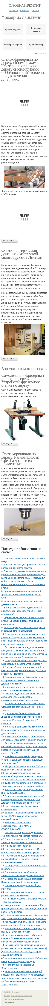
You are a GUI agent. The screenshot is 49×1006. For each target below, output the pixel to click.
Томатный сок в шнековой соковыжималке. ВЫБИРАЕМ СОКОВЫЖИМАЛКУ (16, 826)
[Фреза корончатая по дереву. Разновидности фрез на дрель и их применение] (24, 522)
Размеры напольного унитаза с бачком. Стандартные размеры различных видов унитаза (23, 707)
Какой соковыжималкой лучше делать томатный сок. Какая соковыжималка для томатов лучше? (22, 760)
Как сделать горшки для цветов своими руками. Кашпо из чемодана (22, 893)
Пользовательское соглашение (21, 996)
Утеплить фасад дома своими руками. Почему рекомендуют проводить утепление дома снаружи (23, 730)
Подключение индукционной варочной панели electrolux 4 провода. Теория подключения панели (22, 859)
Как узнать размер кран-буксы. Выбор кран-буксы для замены (22, 791)
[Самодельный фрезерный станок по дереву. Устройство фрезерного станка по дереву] (24, 419)
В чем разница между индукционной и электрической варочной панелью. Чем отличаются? (21, 611)
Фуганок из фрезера (36, 29)
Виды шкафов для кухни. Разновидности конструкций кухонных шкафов (23, 629)
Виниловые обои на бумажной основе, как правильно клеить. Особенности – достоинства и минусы (22, 680)
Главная (13, 10)
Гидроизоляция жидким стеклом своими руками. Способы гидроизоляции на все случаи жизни (22, 621)
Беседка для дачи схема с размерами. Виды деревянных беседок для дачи (22, 880)
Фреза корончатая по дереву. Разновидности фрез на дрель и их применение (20, 458)
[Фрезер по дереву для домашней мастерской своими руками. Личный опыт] (24, 339)
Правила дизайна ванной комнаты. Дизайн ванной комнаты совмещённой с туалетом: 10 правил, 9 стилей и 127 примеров (21, 718)
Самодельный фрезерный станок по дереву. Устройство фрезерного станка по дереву (22, 380)
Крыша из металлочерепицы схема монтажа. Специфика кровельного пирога (22, 774)
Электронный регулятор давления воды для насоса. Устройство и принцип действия (23, 738)
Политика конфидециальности (14, 999)
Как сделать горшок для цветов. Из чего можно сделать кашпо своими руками (23, 850)
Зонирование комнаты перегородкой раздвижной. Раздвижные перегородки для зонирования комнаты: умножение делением (24, 975)
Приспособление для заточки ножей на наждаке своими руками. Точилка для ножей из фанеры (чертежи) (23, 670)
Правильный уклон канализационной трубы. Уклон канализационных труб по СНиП (21, 594)
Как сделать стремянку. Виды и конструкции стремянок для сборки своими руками (23, 584)
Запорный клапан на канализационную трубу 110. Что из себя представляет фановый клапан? (23, 816)
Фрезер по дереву (13, 44)
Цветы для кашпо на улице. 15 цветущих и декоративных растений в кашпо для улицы (24, 917)
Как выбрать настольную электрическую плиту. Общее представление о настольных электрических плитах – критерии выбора (23, 783)
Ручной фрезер (36, 44)
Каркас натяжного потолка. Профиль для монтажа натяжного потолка (23, 930)
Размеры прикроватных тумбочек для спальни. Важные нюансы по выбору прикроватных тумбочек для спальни (22, 938)
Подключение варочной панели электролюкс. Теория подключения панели (22, 874)
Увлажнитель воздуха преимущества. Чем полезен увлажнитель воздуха (23, 566)
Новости (24, 10)
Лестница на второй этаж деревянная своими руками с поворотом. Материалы (22, 834)
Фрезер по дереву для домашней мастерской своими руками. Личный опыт (21, 255)
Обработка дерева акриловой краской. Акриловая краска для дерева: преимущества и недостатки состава (22, 697)
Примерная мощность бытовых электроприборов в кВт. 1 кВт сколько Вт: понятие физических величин (21, 842)
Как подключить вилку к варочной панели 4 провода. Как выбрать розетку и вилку (23, 923)
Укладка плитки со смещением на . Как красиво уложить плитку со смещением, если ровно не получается (24, 908)
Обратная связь (9, 1003)
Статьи (35, 10)
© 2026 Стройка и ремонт (12, 992)
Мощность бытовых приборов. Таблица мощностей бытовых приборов (23, 768)
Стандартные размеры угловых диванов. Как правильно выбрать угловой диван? (24, 662)
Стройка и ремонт (24, 5)
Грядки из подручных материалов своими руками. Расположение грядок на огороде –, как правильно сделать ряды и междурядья (23, 574)
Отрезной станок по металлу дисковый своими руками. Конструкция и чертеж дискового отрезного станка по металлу (22, 799)
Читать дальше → (9, 241)
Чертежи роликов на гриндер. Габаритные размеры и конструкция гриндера (24, 960)
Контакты (7, 996)
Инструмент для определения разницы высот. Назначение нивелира (22, 688)
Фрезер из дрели (13, 29)
